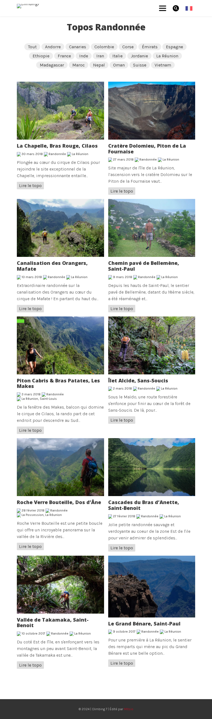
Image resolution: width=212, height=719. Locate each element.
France (64, 55)
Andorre (53, 46)
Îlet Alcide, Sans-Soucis (138, 380)
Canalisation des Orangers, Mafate (52, 266)
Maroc (78, 65)
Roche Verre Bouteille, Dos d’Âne (59, 502)
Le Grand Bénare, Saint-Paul (144, 623)
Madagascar (52, 65)
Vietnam (163, 65)
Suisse (139, 65)
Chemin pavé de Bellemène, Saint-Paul (143, 266)
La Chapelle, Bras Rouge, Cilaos (57, 145)
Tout (32, 46)
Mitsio (128, 709)
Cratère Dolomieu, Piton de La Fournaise (147, 148)
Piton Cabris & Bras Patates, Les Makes (58, 383)
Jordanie (139, 55)
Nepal (99, 65)
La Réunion (167, 55)
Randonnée (57, 154)
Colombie (104, 46)
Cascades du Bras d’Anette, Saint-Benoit (143, 505)
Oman (119, 65)
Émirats (150, 46)
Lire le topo (30, 185)
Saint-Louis (48, 399)
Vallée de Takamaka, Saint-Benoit (53, 622)
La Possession (33, 515)
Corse (128, 46)
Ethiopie (41, 55)
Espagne (174, 46)
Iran (100, 55)
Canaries (77, 46)
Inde (83, 55)
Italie (117, 55)
